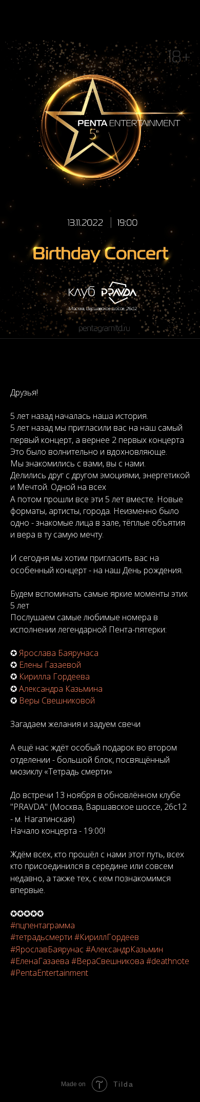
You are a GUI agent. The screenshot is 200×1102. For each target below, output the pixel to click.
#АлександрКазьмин (124, 949)
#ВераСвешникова (107, 961)
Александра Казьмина (61, 688)
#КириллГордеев (106, 937)
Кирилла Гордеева (54, 676)
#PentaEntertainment (49, 972)
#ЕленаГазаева (39, 961)
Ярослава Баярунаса (58, 653)
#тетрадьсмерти (41, 937)
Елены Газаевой (50, 664)
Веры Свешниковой (57, 700)
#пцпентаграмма (42, 925)
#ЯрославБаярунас (47, 949)
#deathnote (167, 961)
